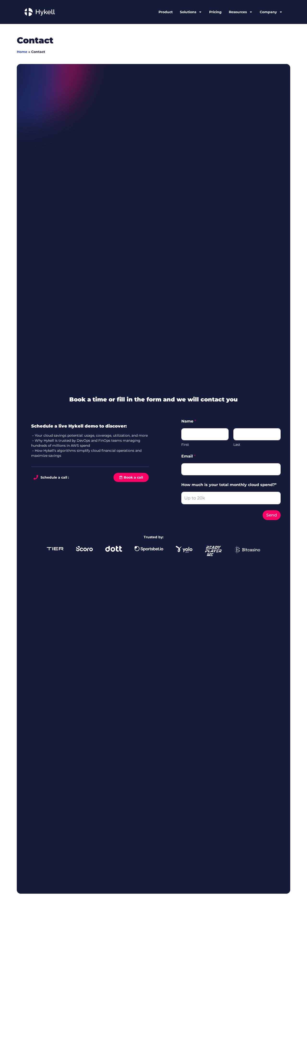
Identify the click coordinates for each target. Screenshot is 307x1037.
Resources (238, 12)
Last (236, 445)
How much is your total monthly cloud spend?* (229, 484)
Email (188, 456)
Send (271, 515)
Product (166, 12)
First (185, 445)
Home (22, 52)
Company (268, 12)
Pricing (215, 12)
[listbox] (231, 498)
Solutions (188, 12)
